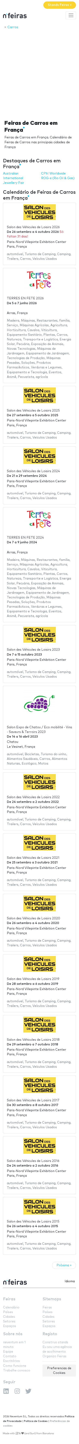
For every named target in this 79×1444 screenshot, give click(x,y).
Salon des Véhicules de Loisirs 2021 (33, 857)
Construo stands (55, 1342)
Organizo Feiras (54, 1356)
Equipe (8, 1351)
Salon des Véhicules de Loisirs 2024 (33, 471)
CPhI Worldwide (53, 173)
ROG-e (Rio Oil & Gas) (58, 178)
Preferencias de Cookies (59, 1370)
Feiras (9, 1299)
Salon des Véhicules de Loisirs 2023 (33, 649)
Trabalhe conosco (16, 1370)
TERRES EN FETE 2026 (25, 298)
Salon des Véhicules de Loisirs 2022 (33, 797)
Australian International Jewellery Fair (13, 178)
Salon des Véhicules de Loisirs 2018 (33, 1039)
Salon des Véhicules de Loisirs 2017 (33, 1100)
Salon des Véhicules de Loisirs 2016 (33, 1161)
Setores (9, 1321)
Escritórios (11, 1361)
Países (8, 1312)
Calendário (11, 1307)
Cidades (9, 1316)
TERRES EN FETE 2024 (25, 537)
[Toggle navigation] (71, 15)
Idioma (70, 1281)
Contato (9, 1356)
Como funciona (14, 1365)
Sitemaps (52, 1299)
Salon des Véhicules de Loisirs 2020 (33, 918)
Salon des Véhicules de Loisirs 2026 (33, 227)
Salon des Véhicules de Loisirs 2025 (33, 410)
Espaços (9, 1326)
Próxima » (64, 1265)
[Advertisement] (39, 73)
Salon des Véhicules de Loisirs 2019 (33, 979)
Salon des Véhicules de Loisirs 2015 (33, 1221)
